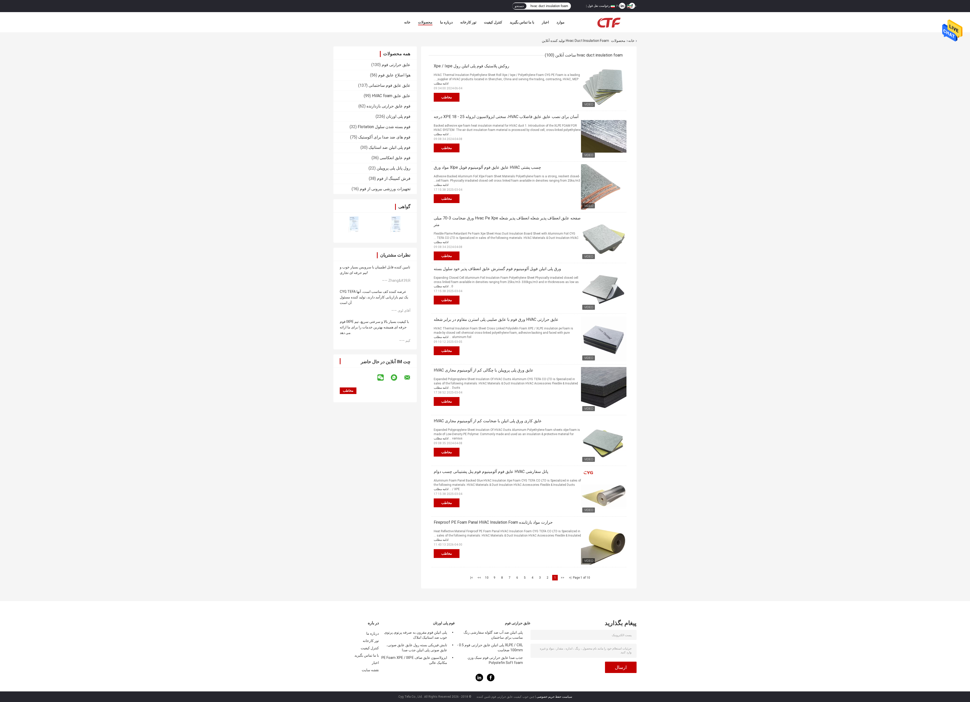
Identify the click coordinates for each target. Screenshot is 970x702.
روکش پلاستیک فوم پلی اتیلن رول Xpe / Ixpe (471, 66)
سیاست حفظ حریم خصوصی (554, 696)
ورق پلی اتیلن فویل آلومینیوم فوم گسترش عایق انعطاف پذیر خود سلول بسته (497, 268)
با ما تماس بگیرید (522, 22)
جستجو (519, 6)
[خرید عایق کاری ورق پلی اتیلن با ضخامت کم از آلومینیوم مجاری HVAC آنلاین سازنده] (603, 440)
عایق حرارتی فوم (396, 64)
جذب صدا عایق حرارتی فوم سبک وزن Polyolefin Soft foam (495, 660)
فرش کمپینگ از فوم (393, 178)
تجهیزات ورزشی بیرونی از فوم (385, 188)
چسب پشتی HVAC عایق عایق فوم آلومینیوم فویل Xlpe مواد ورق (487, 167)
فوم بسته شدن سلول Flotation (384, 126)
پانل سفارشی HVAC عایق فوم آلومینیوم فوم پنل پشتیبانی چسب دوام (491, 471)
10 (487, 577)
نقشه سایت (370, 670)
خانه (407, 22)
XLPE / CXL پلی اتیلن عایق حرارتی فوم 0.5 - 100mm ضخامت (490, 647)
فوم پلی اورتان (398, 116)
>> (479, 577)
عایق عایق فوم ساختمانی (389, 85)
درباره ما (446, 22)
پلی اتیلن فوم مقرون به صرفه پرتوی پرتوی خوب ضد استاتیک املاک (415, 634)
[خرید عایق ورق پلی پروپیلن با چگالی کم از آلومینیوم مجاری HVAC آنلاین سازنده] (603, 389)
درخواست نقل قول (599, 6)
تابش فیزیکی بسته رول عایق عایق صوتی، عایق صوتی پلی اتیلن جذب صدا (416, 647)
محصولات (425, 22)
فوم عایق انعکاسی (395, 157)
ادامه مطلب (441, 83)
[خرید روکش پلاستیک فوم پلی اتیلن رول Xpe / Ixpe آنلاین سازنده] (603, 85)
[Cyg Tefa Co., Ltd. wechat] (383, 377)
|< (570, 577)
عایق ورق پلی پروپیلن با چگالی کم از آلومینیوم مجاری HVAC (484, 370)
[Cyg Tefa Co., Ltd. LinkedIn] (479, 680)
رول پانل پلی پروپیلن (393, 168)
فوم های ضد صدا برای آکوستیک (384, 137)
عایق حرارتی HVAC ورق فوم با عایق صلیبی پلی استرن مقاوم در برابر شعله (496, 319)
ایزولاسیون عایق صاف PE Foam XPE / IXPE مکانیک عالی (414, 660)
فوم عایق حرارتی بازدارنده (388, 106)
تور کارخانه (468, 22)
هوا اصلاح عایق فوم (394, 75)
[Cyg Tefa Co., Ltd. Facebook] (491, 680)
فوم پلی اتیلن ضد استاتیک (389, 147)
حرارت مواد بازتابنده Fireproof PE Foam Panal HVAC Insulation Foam (493, 522)
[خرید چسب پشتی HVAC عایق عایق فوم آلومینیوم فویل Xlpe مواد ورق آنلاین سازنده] (603, 187)
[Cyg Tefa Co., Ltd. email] (410, 377)
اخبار (545, 22)
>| (471, 577)
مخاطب (446, 97)
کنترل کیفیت (493, 22)
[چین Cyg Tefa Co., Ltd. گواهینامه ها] (354, 224)
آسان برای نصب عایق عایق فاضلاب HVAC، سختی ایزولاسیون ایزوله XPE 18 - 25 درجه (506, 116)
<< (562, 577)
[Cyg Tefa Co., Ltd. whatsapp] (397, 377)
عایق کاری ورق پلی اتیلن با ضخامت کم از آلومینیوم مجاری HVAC (488, 420)
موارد (560, 22)
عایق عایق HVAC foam (391, 95)
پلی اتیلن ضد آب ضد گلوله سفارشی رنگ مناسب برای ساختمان (493, 634)
